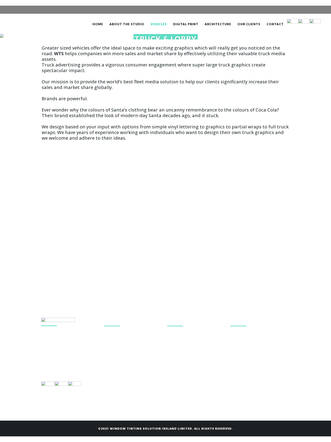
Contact (173, 354)
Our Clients (175, 364)
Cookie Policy (177, 333)
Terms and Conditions (183, 344)
